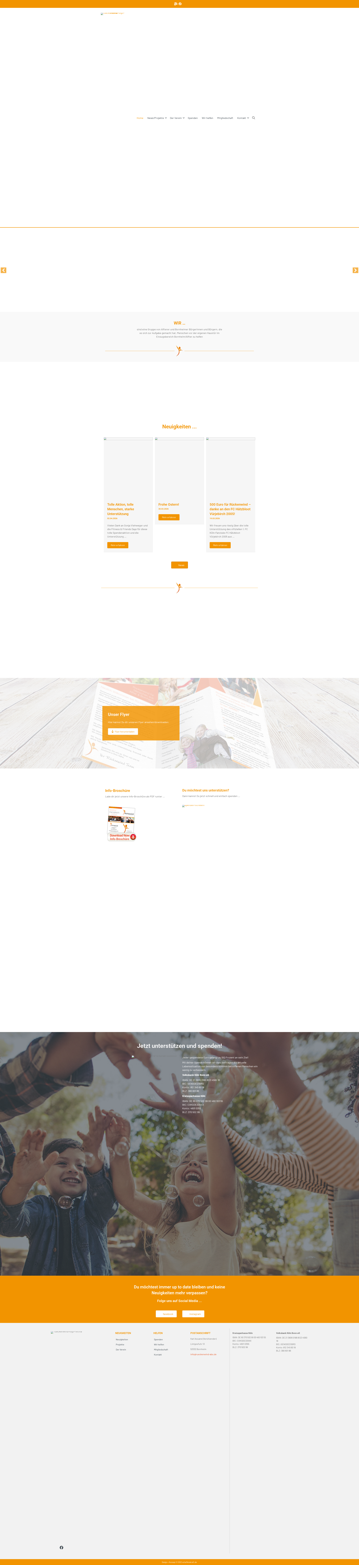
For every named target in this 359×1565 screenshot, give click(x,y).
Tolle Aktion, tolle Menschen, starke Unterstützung (120, 509)
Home (140, 117)
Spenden (193, 117)
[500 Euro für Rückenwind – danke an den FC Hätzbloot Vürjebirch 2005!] (230, 467)
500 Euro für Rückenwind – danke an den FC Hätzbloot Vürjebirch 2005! (230, 509)
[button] (166, 118)
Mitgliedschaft (225, 117)
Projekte (120, 1344)
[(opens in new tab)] (121, 823)
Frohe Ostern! (168, 504)
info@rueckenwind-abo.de (203, 1354)
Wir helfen (207, 117)
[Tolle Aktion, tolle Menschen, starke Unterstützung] (128, 467)
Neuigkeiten (122, 1339)
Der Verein (176, 117)
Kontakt (241, 117)
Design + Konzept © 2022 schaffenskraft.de (179, 1562)
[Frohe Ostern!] (179, 467)
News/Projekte (155, 117)
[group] (105, 658)
